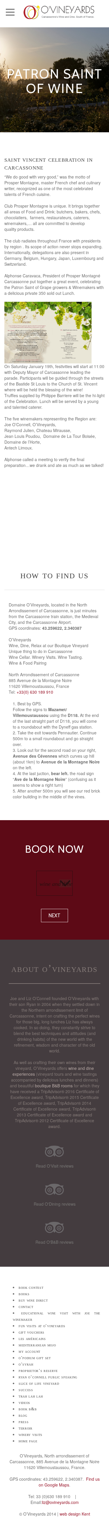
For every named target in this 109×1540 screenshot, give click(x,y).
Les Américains (32, 1338)
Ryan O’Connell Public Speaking (48, 1377)
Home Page (28, 1441)
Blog (23, 1415)
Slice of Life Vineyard (39, 1383)
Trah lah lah (31, 1396)
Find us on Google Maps (69, 1482)
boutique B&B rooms (54, 1085)
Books (24, 1294)
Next (54, 915)
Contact (26, 1307)
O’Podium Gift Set (35, 1358)
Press (24, 1422)
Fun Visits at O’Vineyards (42, 1326)
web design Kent (75, 1514)
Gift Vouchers (31, 1332)
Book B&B (28, 1409)
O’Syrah (26, 1364)
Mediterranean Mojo (37, 1345)
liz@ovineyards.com (60, 1502)
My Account (29, 1351)
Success (26, 1390)
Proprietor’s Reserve (38, 1370)
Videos (24, 1402)
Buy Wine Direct (33, 1300)
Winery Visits (30, 1434)
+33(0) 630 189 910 (35, 692)
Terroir (26, 1428)
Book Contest (31, 1287)
